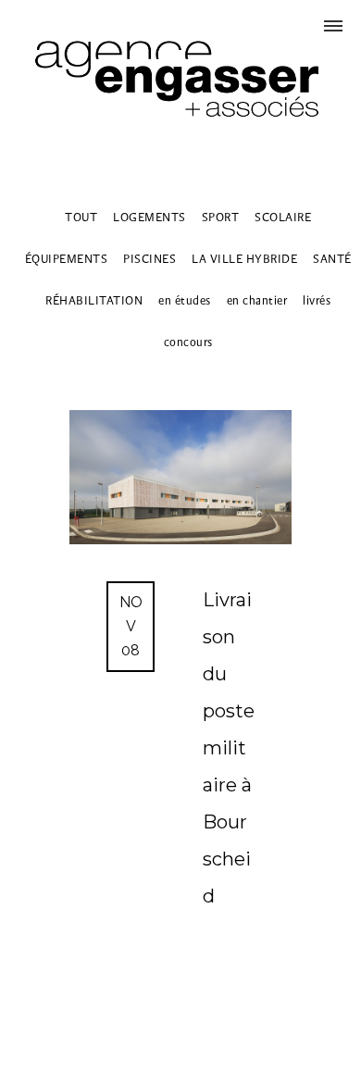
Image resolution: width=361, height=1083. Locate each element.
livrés (316, 300)
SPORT (221, 217)
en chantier (257, 300)
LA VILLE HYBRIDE (244, 259)
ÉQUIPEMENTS (66, 259)
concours (188, 342)
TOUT (81, 217)
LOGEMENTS (149, 217)
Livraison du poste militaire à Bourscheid (229, 748)
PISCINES (149, 259)
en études (184, 300)
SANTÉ (332, 259)
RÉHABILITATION (94, 300)
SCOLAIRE (283, 217)
